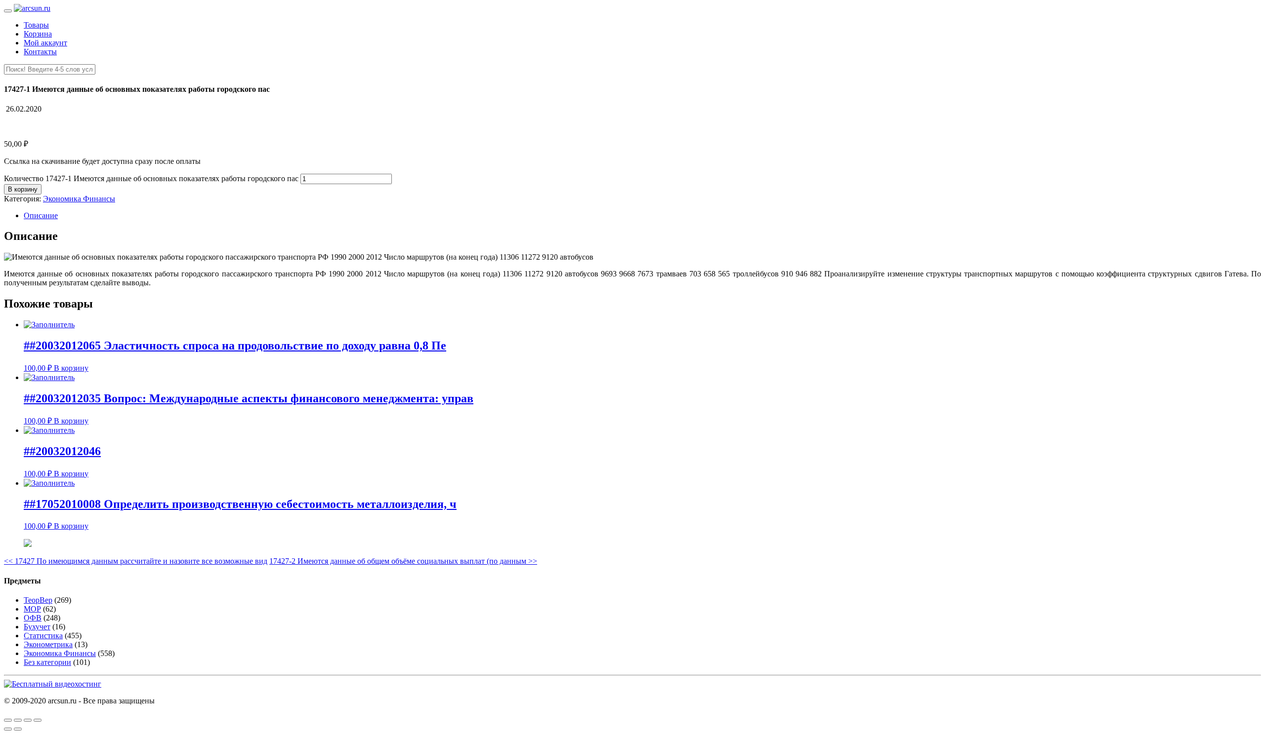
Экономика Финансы (79, 198)
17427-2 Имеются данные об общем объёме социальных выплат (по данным (403, 561)
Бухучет (37, 626)
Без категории (47, 662)
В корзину (23, 189)
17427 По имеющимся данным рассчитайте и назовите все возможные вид (135, 561)
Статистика (43, 635)
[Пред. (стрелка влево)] (8, 729)
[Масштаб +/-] (38, 720)
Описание (41, 215)
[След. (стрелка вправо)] (18, 729)
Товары (36, 25)
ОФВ (33, 618)
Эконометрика (48, 644)
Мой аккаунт (45, 43)
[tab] (642, 215)
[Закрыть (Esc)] (8, 720)
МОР (32, 609)
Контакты (40, 51)
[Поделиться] (18, 720)
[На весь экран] (28, 720)
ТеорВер (38, 600)
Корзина (38, 34)
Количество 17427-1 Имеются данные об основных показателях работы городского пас (151, 178)
